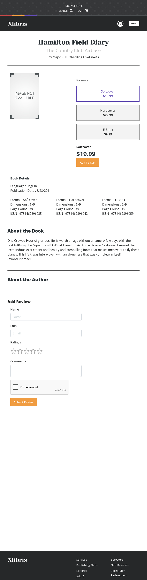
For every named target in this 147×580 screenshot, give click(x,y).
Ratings (15, 342)
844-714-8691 (73, 6)
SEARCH (64, 10)
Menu (134, 23)
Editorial (81, 571)
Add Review (19, 301)
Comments (18, 361)
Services (81, 559)
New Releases (120, 565)
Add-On (81, 576)
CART (81, 10)
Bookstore (117, 559)
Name (14, 309)
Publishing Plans (87, 565)
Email (14, 326)
